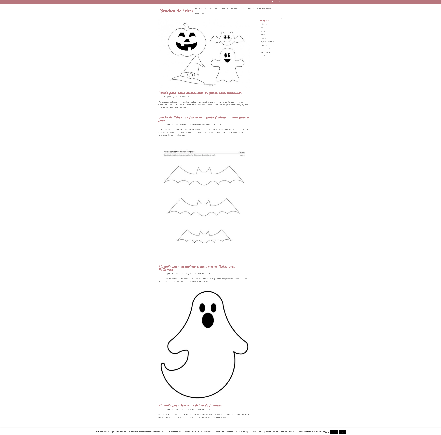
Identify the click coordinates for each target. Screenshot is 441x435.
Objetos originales (264, 8)
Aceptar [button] (334, 432)
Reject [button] (343, 432)
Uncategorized (265, 52)
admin (164, 97)
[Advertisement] (277, 95)
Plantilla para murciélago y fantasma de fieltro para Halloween (196, 268)
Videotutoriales (247, 8)
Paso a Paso (200, 14)
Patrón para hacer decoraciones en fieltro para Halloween (199, 93)
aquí (327, 432)
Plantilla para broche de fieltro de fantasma (190, 405)
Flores (217, 8)
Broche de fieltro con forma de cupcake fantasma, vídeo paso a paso (203, 118)
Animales (263, 24)
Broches (198, 8)
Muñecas (208, 8)
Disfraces (263, 31)
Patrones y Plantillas (230, 8)
